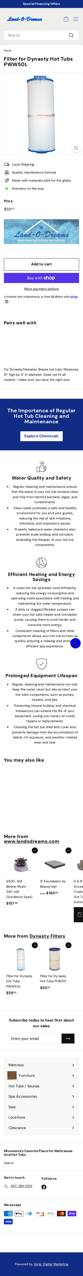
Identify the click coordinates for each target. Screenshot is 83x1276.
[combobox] (41, 35)
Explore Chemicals (41, 436)
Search (9, 1163)
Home (8, 50)
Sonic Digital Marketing (51, 1264)
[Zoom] (76, 148)
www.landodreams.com (31, 841)
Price (8, 201)
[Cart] (66, 19)
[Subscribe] (68, 1039)
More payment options (41, 289)
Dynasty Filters (47, 936)
